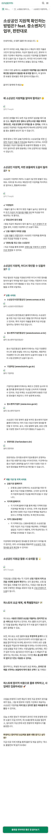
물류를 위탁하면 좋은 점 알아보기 (25, 829)
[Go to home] (7, 3)
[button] (43, 3)
